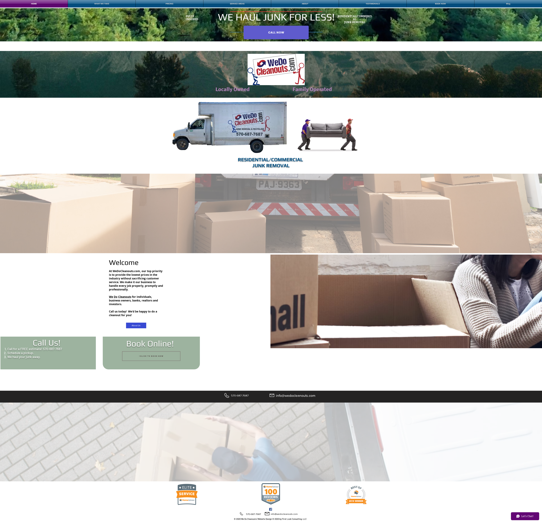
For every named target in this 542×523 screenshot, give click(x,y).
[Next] (526, 271)
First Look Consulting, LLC (294, 519)
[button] (305, 3)
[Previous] (15, 271)
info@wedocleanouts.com (295, 395)
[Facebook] (270, 509)
